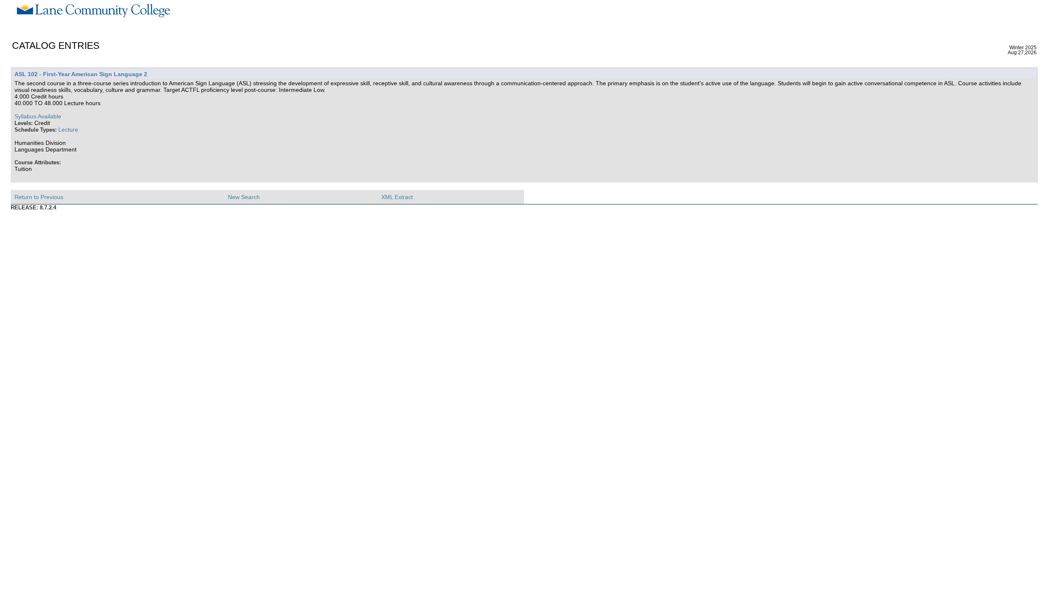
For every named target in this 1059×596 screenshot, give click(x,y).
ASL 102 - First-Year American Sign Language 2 (80, 74)
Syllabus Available (37, 116)
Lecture (68, 129)
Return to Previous (38, 197)
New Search (244, 197)
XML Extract (397, 197)
